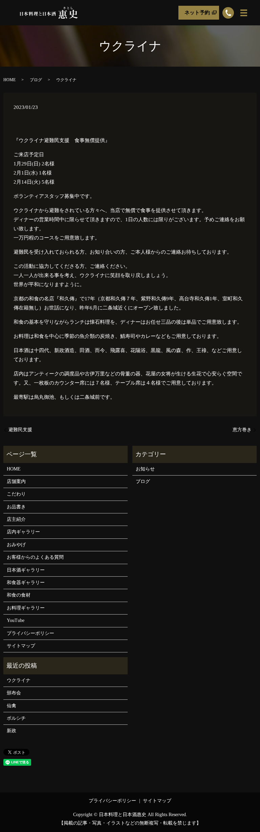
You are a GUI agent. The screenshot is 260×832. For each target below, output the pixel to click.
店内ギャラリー (23, 531)
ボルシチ (16, 718)
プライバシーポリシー (30, 633)
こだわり (16, 493)
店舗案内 (16, 481)
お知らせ (145, 468)
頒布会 (14, 692)
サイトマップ (21, 645)
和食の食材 (18, 595)
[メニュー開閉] (243, 12)
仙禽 (11, 705)
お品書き (16, 506)
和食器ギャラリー (26, 582)
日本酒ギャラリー (26, 570)
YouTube (15, 620)
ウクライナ (18, 680)
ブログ (36, 79)
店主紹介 (16, 519)
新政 (11, 730)
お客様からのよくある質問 (35, 557)
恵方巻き (242, 429)
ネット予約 (197, 12)
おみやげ (16, 544)
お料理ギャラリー (26, 607)
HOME (9, 79)
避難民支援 (20, 429)
